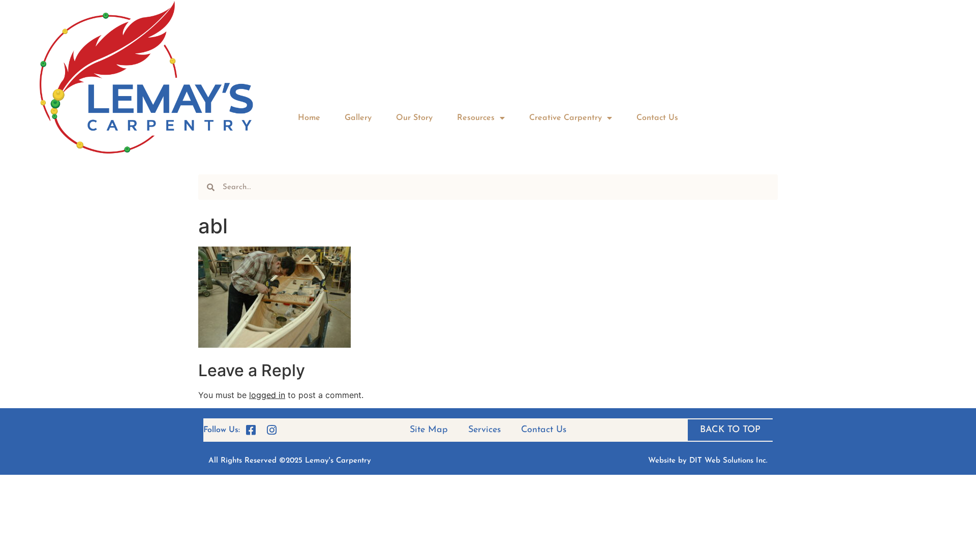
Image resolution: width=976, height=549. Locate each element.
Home (309, 118)
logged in (267, 395)
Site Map (429, 430)
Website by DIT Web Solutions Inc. (708, 461)
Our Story (414, 118)
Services (484, 430)
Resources (476, 118)
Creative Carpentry (565, 118)
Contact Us (657, 118)
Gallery (358, 118)
